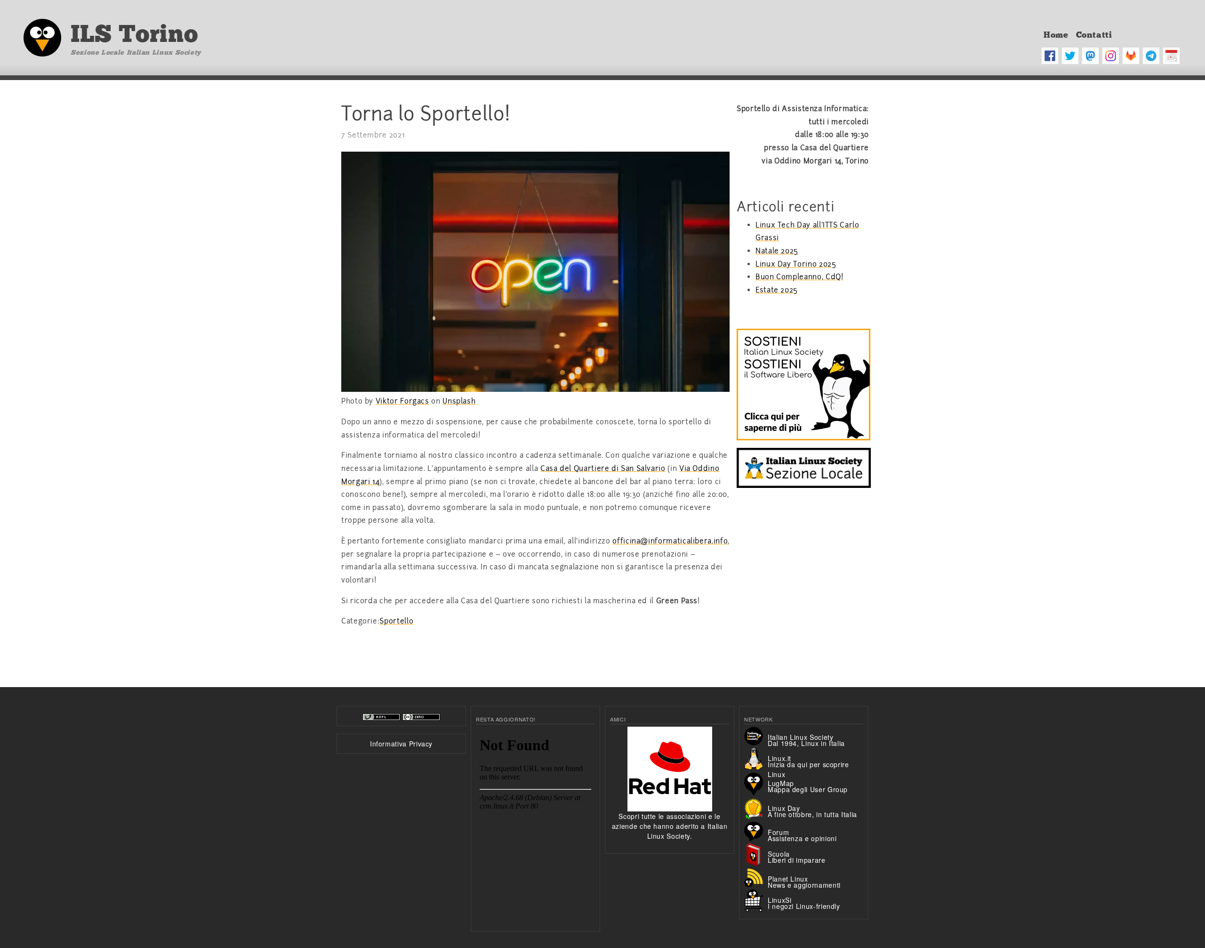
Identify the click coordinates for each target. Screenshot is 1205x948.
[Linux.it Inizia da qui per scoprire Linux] (756, 758)
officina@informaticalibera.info (670, 541)
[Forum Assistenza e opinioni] (756, 830)
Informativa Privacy (401, 743)
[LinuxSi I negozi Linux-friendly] (756, 899)
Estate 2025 (776, 290)
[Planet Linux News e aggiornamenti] (756, 877)
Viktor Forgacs (402, 401)
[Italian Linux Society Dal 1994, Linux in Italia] (756, 735)
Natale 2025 (776, 251)
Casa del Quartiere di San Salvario (603, 468)
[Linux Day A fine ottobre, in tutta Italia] (756, 807)
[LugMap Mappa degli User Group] (756, 783)
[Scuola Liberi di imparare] (756, 854)
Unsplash (458, 401)
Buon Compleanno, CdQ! (799, 277)
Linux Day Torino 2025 (795, 264)
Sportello (396, 621)
